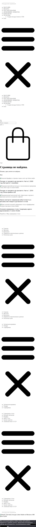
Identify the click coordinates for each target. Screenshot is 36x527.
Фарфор (5, 417)
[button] (18, 57)
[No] (8, 526)
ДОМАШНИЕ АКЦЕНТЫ (11, 12)
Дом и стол (6, 418)
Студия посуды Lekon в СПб (15, 16)
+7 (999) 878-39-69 (5, 222)
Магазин (6, 230)
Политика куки (8, 235)
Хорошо (33, 524)
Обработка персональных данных (13, 233)
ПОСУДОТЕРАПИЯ (9, 10)
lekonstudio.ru (14, 518)
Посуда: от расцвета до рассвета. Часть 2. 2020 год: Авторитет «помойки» (16, 182)
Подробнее (3, 526)
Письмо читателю (8, 415)
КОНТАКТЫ (7, 13)
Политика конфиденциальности (12, 518)
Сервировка (7, 327)
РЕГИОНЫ (6, 15)
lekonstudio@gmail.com (18, 222)
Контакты (6, 231)
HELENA (6, 9)
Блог (4, 18)
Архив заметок (7, 420)
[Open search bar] (1, 119)
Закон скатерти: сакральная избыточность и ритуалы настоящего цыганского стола (15, 200)
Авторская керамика (9, 324)
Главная (5, 228)
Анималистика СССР (9, 421)
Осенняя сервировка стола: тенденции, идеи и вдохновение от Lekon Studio (16, 210)
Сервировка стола (8, 413)
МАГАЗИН (6, 7)
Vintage (5, 326)
